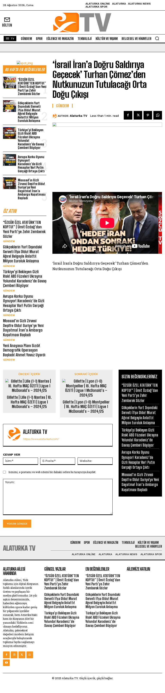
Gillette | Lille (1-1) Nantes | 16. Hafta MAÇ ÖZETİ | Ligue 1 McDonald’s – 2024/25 (29, 402)
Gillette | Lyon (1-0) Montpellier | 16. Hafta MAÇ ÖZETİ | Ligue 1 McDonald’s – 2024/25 (86, 407)
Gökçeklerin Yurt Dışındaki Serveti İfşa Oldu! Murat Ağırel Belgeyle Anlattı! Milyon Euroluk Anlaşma (29, 112)
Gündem (9, 241)
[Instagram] (14, 654)
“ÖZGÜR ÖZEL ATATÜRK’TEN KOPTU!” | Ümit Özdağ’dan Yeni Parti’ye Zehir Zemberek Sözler (32, 87)
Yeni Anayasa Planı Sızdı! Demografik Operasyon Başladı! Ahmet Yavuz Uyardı (24, 350)
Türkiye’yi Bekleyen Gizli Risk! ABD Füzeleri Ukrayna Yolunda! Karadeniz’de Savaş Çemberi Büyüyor (31, 139)
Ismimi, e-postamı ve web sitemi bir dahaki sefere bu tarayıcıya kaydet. (52, 472)
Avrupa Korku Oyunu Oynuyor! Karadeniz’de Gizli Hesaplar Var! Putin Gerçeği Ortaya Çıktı (31, 164)
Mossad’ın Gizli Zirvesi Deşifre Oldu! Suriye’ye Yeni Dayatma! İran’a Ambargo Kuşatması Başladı (32, 189)
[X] (138, 115)
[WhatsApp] (157, 115)
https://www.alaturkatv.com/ (41, 439)
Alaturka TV (78, 115)
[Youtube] (6, 662)
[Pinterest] (148, 115)
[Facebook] (128, 115)
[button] (157, 38)
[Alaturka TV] (55, 116)
